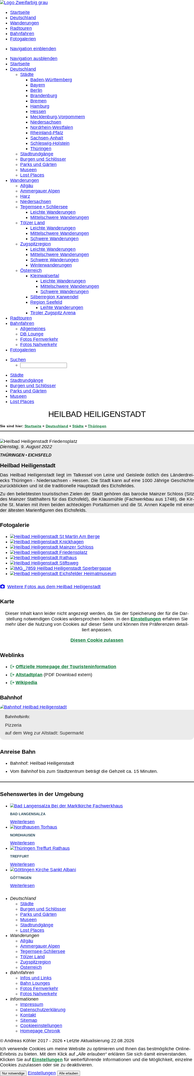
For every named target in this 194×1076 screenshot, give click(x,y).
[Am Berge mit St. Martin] (55, 536)
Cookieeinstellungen (41, 1025)
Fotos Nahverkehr (38, 993)
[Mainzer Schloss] (51, 547)
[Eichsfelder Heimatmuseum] (63, 573)
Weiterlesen (22, 821)
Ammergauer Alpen (40, 946)
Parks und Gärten (38, 914)
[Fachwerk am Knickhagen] (47, 541)
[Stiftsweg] (44, 562)
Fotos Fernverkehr (39, 988)
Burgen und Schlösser (43, 909)
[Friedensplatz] (48, 552)
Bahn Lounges (35, 983)
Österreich (31, 967)
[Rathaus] (43, 557)
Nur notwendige (13, 1073)
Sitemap (28, 1020)
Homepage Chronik (40, 1030)
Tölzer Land (32, 956)
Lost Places (32, 930)
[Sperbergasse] (60, 568)
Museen (28, 919)
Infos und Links (36, 977)
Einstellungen (146, 618)
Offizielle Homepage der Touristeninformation (66, 666)
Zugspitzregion (35, 962)
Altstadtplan (29, 674)
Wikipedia (26, 682)
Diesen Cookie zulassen (96, 640)
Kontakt (28, 1014)
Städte (78, 426)
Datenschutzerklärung (42, 1009)
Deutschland (57, 426)
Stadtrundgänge (36, 924)
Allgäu (26, 940)
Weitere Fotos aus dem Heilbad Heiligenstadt (54, 586)
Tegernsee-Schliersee (42, 951)
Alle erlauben (68, 1073)
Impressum (31, 1004)
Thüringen (97, 426)
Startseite (33, 426)
